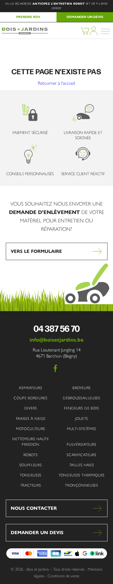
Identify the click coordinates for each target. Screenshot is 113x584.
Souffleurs (30, 465)
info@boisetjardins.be (56, 339)
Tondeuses (30, 475)
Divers (30, 408)
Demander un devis (85, 17)
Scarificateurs (81, 455)
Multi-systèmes (81, 429)
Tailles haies (81, 465)
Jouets (81, 418)
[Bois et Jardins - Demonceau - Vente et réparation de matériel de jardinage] (24, 33)
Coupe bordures (30, 398)
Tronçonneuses (81, 485)
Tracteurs (30, 485)
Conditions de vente (63, 576)
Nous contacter (34, 508)
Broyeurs (81, 388)
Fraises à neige (30, 418)
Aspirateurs (30, 388)
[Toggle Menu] (105, 31)
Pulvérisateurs (81, 444)
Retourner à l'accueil (56, 83)
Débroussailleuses (81, 398)
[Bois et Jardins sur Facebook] (55, 368)
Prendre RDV (28, 17)
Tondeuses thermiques (82, 475)
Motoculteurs (30, 429)
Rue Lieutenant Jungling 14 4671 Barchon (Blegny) (57, 353)
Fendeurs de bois (81, 408)
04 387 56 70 (57, 328)
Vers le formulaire (36, 251)
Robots (30, 455)
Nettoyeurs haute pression (30, 442)
